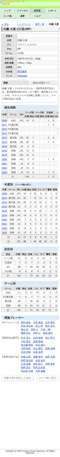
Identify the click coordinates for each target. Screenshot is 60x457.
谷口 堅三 (50, 337)
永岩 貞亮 (38, 351)
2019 (4, 154)
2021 (4, 163)
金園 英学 (38, 356)
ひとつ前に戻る (47, 378)
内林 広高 (26, 356)
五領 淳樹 (26, 351)
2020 (4, 159)
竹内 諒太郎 (39, 367)
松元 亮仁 (26, 337)
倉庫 (22, 15)
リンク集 (7, 15)
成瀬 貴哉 (38, 341)
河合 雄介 (40, 344)
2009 (4, 120)
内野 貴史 (50, 363)
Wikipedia (22, 75)
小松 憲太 (26, 341)
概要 (6, 82)
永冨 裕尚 (40, 360)
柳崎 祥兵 (26, 332)
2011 (4, 124)
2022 (4, 167)
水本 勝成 (38, 322)
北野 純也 (26, 348)
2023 (4, 172)
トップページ (24, 24)
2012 (4, 129)
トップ (7, 10)
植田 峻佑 (26, 322)
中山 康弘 (38, 348)
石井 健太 (50, 322)
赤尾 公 (37, 332)
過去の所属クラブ (41, 82)
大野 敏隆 (40, 370)
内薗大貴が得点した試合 (17, 378)
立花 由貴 (26, 363)
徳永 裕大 (50, 325)
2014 (4, 137)
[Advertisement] (30, 417)
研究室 (37, 10)
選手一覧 (39, 24)
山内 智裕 (38, 337)
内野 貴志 (26, 367)
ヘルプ (37, 15)
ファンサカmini (22, 10)
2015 (4, 142)
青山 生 (24, 329)
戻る (6, 24)
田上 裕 (39, 325)
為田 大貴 (50, 356)
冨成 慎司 (48, 332)
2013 (4, 133)
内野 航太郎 (27, 360)
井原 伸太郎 (27, 325)
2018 (4, 150)
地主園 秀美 (27, 344)
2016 (4, 146)
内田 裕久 (38, 363)
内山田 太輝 (27, 370)
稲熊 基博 (50, 348)
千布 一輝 (45, 329)
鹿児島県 (22, 71)
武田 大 (34, 329)
